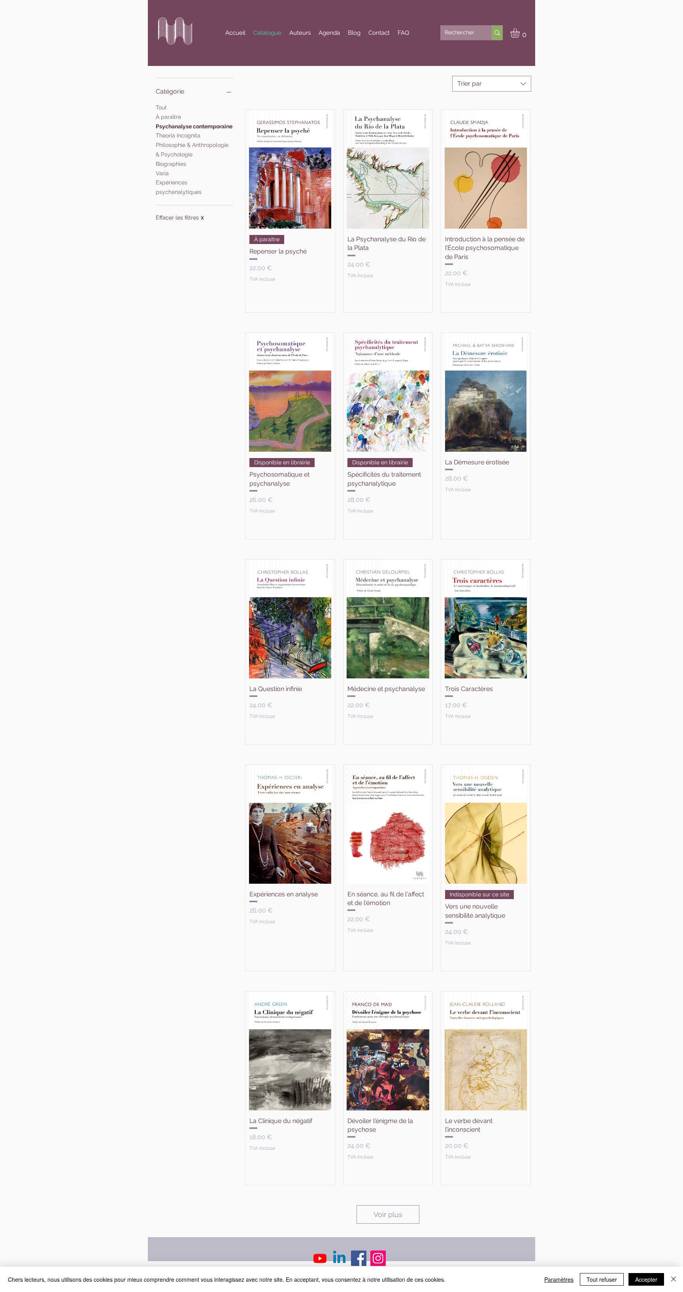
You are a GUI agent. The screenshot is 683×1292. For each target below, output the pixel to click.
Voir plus (388, 1214)
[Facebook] (358, 1258)
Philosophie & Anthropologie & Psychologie (192, 150)
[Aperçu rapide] (290, 169)
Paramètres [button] (559, 1279)
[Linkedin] (339, 1258)
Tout (161, 107)
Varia (162, 173)
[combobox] (491, 84)
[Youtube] (320, 1258)
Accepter (646, 1279)
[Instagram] (378, 1258)
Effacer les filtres (180, 217)
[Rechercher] (497, 32)
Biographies (171, 164)
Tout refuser (602, 1279)
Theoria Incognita (178, 135)
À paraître (168, 117)
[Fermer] (673, 1279)
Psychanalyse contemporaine (194, 126)
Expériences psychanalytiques (179, 187)
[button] (520, 33)
